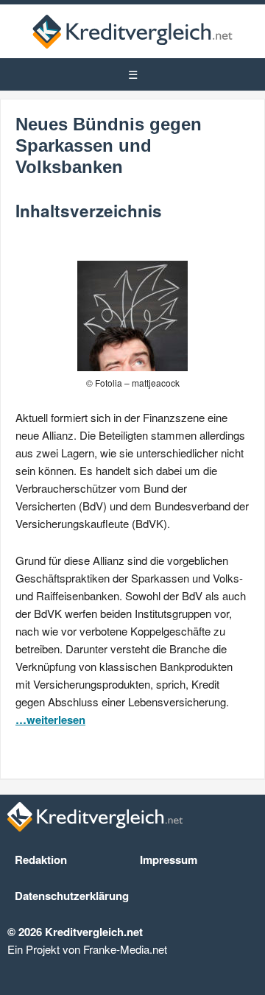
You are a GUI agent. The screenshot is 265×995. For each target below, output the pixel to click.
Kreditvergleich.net (132, 31)
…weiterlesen (50, 719)
